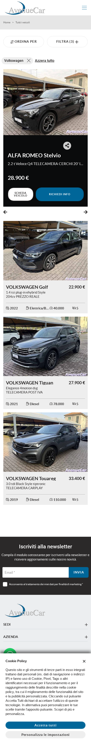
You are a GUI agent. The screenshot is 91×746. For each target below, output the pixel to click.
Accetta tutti (45, 725)
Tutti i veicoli (22, 22)
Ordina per (26, 41)
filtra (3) (65, 41)
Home (6, 22)
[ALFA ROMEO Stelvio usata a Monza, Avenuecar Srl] (45, 102)
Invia (79, 572)
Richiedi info (59, 194)
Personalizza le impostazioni (45, 735)
